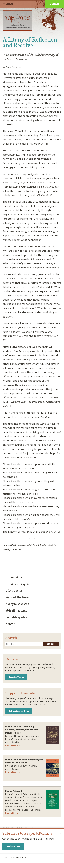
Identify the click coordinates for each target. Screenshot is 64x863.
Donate (55, 3)
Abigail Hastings (16, 611)
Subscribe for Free (18, 710)
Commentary (14, 578)
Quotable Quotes (16, 617)
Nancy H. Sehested (17, 604)
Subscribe (13, 846)
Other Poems (14, 591)
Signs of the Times (18, 597)
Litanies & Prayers (18, 584)
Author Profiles (15, 857)
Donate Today (16, 676)
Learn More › (12, 745)
